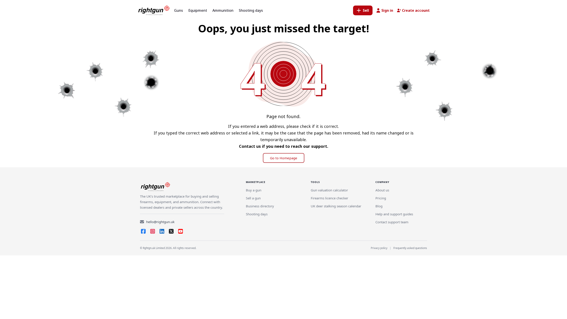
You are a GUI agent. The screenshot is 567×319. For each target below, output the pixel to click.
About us (382, 190)
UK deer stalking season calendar (336, 206)
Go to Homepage (283, 158)
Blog (379, 206)
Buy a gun (253, 190)
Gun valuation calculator (329, 190)
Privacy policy (379, 248)
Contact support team (391, 222)
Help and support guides (394, 214)
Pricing (380, 198)
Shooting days (257, 214)
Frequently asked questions (410, 248)
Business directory (260, 206)
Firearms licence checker (329, 198)
